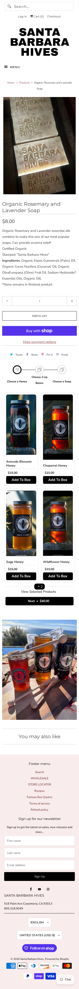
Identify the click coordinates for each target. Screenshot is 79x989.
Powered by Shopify (57, 959)
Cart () (38, 16)
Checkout (54, 16)
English (38, 922)
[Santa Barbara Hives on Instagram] (48, 889)
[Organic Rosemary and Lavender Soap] (39, 145)
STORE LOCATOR (39, 785)
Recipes (39, 791)
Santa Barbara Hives (32, 959)
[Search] (9, 6)
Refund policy (39, 810)
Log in (22, 16)
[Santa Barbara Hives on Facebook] (31, 889)
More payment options (39, 342)
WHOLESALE (39, 778)
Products (25, 82)
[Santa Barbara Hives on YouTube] (39, 889)
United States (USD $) (38, 935)
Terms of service (39, 804)
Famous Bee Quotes (39, 797)
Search (39, 772)
